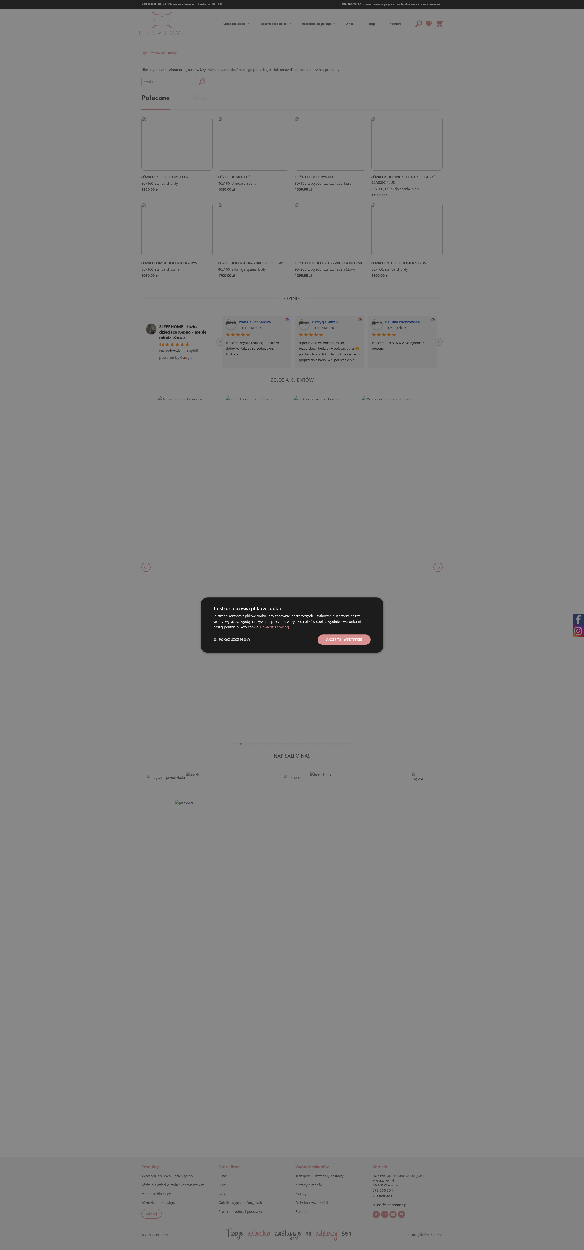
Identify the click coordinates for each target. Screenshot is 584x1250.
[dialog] (292, 625)
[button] (231, 640)
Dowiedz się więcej (274, 627)
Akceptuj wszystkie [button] (344, 639)
